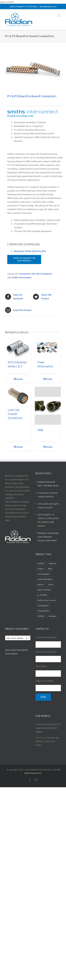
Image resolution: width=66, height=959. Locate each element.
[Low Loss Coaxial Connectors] (18, 396)
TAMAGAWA (43, 605)
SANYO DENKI (44, 589)
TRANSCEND (43, 610)
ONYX (51, 584)
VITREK (40, 616)
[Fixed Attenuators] (48, 348)
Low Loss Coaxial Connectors (15, 414)
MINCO (40, 584)
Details (19, 379)
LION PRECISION (44, 579)
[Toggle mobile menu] (59, 15)
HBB (40, 430)
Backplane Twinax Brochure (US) (30, 251)
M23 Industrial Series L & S (17, 364)
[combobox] (17, 638)
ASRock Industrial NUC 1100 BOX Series (48, 483)
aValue (40, 568)
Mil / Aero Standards (41, 273)
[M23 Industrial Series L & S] (18, 348)
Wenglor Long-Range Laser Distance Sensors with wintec (48, 536)
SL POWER (42, 595)
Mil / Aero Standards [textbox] (17, 638)
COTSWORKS (43, 574)
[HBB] (48, 406)
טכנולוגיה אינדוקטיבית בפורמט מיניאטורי (48, 494)
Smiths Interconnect (21, 277)
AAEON (40, 563)
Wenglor (53, 616)
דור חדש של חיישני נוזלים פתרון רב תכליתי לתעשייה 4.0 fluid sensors (48, 520)
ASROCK (52, 563)
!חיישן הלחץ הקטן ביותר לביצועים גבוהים (48, 505)
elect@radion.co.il (48, 6)
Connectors (24, 273)
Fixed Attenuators (45, 364)
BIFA (50, 568)
